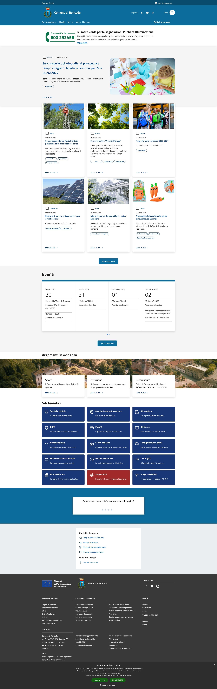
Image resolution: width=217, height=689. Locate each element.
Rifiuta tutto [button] (117, 680)
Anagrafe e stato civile (84, 604)
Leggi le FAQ (80, 642)
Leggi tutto (82, 42)
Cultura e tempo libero (84, 607)
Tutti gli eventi (106, 343)
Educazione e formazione (119, 604)
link (130, 675)
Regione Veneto (48, 3)
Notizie (50, 57)
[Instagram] (152, 12)
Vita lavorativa (81, 610)
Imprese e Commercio (84, 614)
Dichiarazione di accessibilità (120, 648)
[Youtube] (146, 12)
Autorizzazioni (114, 620)
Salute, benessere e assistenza (121, 617)
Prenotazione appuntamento (86, 635)
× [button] (214, 664)
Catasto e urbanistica (83, 617)
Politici (44, 617)
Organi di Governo (49, 604)
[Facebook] (141, 12)
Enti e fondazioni (48, 614)
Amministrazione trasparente (120, 635)
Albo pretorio (114, 639)
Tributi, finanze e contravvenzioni (122, 610)
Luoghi (145, 621)
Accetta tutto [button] (99, 680)
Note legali (113, 645)
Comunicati (54, 208)
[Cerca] (172, 12)
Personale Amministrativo (52, 620)
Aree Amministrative (50, 607)
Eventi (144, 624)
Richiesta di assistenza (84, 645)
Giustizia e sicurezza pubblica (120, 607)
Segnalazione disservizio (85, 639)
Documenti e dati (48, 623)
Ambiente (113, 613)
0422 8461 (60, 659)
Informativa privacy (116, 642)
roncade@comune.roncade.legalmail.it (57, 656)
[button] (108, 685)
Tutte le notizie (107, 261)
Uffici (44, 610)
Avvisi (52, 133)
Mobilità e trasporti (83, 620)
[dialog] (108, 675)
